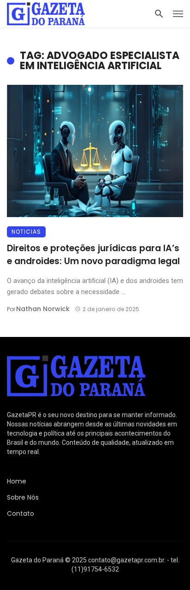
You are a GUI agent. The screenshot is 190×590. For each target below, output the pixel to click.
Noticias (26, 232)
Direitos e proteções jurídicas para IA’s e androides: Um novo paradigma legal (93, 255)
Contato (20, 513)
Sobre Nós (23, 497)
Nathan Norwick (43, 308)
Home (16, 481)
